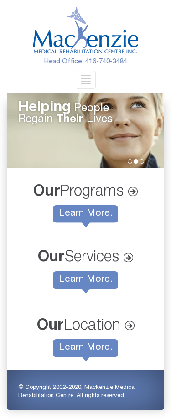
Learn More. (86, 213)
